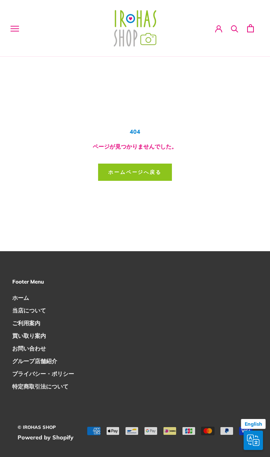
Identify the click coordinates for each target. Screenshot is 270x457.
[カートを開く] (250, 28)
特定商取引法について (40, 386)
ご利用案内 (26, 322)
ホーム (20, 297)
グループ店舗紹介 (34, 360)
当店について (29, 310)
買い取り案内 (29, 335)
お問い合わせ (29, 348)
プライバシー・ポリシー (43, 373)
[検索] (234, 28)
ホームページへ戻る (134, 172)
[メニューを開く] (15, 28)
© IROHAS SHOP (37, 427)
